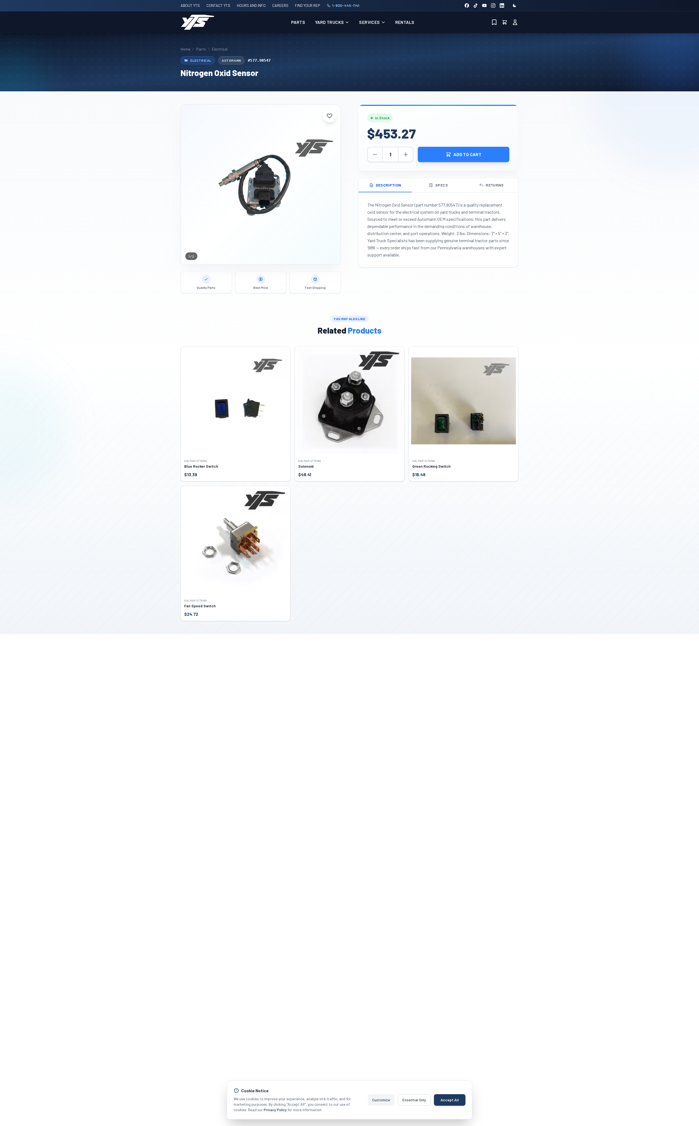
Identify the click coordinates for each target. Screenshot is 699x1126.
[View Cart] (504, 22)
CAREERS (280, 5)
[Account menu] (515, 22)
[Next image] (332, 185)
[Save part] (329, 116)
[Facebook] (467, 5)
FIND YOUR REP (307, 5)
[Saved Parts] (494, 22)
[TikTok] (475, 5)
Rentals (404, 22)
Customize (381, 1099)
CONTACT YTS (218, 5)
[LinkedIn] (502, 5)
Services (369, 22)
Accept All (450, 1099)
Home (185, 49)
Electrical (220, 49)
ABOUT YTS (190, 5)
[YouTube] (484, 5)
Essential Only (414, 1099)
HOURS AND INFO (251, 5)
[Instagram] (493, 5)
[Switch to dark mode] (514, 5)
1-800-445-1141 (345, 5)
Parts (298, 22)
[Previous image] (189, 185)
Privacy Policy (275, 1109)
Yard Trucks (329, 22)
